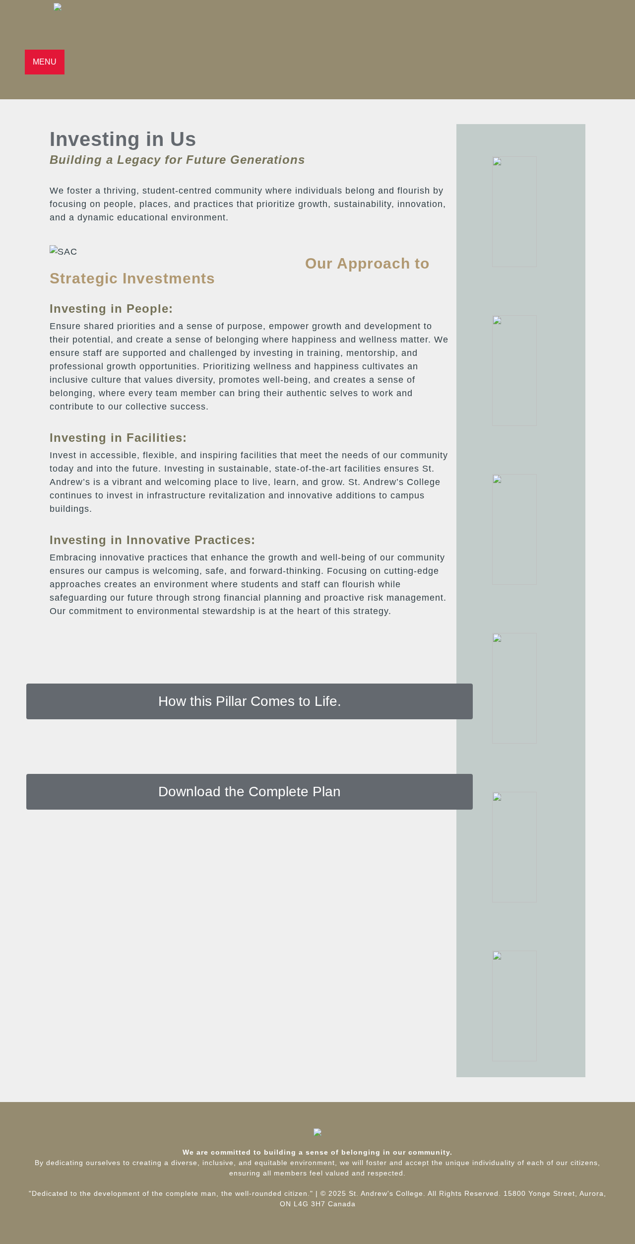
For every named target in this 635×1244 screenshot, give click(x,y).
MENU (45, 62)
